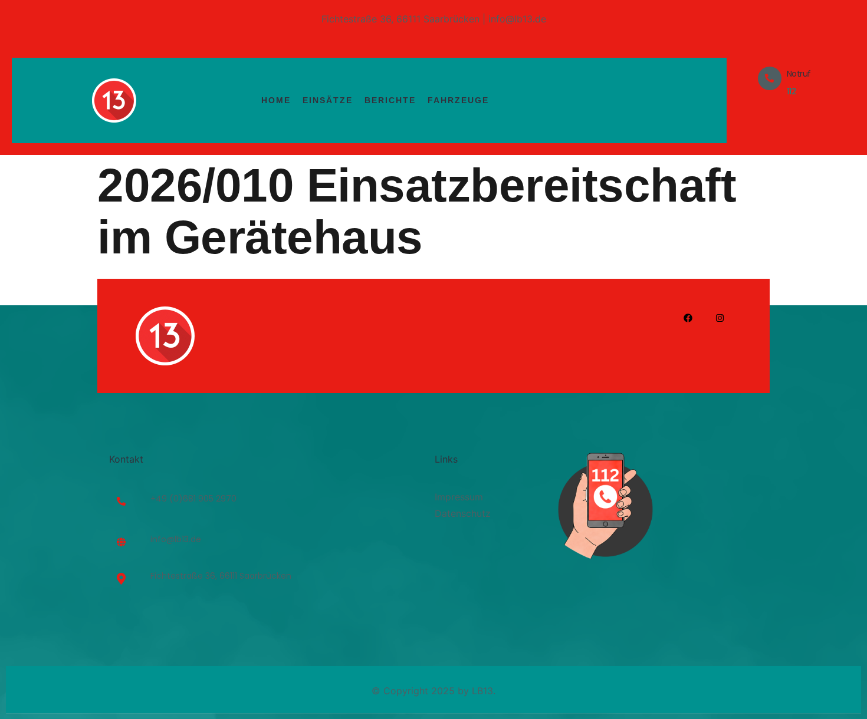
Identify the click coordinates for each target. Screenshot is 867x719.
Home (276, 100)
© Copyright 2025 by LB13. (433, 691)
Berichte (390, 100)
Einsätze (328, 100)
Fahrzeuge (458, 100)
